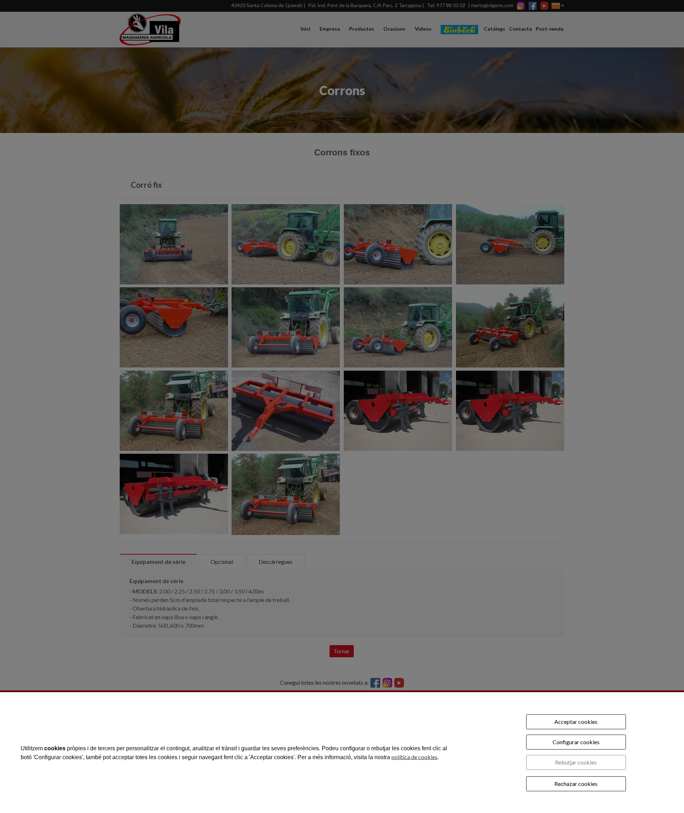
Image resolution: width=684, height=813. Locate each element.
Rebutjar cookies (576, 762)
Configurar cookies (576, 742)
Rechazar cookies (575, 783)
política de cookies (414, 756)
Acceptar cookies (575, 721)
